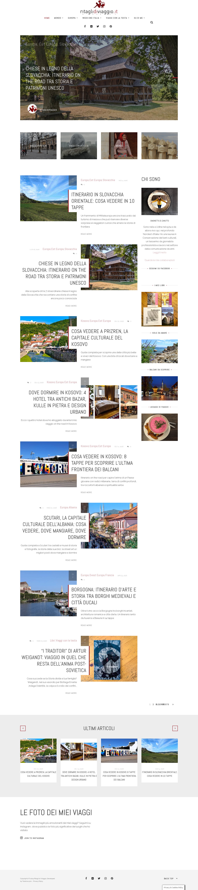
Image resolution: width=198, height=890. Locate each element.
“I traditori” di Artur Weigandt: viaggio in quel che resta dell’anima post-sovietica (54, 661)
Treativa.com (27, 881)
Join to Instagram (34, 838)
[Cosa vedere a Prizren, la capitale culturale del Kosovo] (38, 751)
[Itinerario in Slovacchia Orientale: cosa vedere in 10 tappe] (159, 751)
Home (47, 18)
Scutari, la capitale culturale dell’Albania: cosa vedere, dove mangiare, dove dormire (54, 527)
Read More (86, 234)
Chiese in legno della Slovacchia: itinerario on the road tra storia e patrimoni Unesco (53, 78)
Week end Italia (91, 18)
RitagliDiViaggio (48, 110)
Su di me (138, 18)
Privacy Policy (38, 881)
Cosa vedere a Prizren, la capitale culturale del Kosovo (99, 337)
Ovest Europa (97, 575)
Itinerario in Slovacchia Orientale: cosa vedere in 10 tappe (103, 201)
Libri (52, 640)
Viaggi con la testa (116, 18)
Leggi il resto (159, 252)
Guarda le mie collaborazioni (160, 260)
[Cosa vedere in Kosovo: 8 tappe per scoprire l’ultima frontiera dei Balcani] (119, 751)
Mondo (57, 18)
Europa (72, 18)
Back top (168, 878)
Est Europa (48, 44)
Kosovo (85, 320)
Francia (109, 575)
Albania (73, 507)
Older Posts (162, 704)
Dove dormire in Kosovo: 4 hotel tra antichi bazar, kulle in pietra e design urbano (57, 402)
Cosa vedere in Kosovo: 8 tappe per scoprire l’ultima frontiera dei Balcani (102, 463)
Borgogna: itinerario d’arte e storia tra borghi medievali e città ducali (103, 596)
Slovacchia (68, 44)
